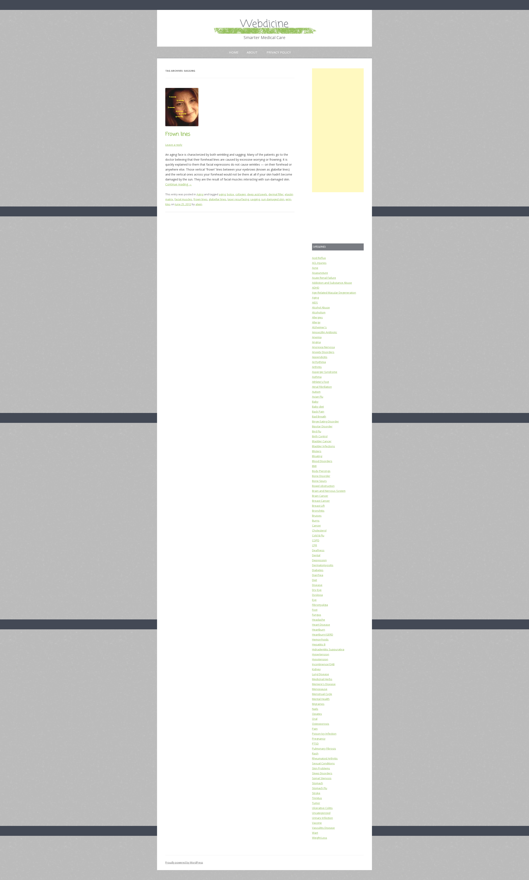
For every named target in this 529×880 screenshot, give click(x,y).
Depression (319, 560)
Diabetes (317, 570)
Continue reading (178, 184)
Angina (316, 342)
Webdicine (264, 24)
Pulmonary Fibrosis (324, 748)
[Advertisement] (338, 130)
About (252, 52)
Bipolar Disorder (322, 426)
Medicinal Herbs (322, 679)
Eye (314, 600)
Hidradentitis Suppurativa (328, 649)
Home (233, 52)
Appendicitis (319, 357)
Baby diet (318, 406)
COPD (315, 540)
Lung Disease (320, 674)
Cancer (316, 525)
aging (222, 194)
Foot (314, 610)
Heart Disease (321, 624)
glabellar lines (217, 199)
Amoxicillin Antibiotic (324, 332)
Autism (316, 392)
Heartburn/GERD (322, 634)
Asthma (317, 377)
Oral (314, 719)
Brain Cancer (320, 496)
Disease (317, 585)
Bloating (317, 456)
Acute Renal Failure (324, 278)
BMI (314, 466)
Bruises (317, 515)
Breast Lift (318, 506)
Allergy (316, 322)
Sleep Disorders (322, 773)
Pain (315, 729)
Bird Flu (316, 431)
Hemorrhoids (320, 639)
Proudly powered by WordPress (184, 862)
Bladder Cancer (321, 441)
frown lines (200, 199)
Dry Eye (317, 590)
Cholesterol (319, 530)
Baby (315, 401)
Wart (315, 833)
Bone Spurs (319, 481)
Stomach (317, 783)
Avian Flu (317, 396)
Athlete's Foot (320, 382)
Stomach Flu (319, 788)
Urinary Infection (322, 818)
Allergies (317, 317)
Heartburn (318, 629)
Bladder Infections (323, 446)
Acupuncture (320, 273)
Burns (315, 520)
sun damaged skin (272, 199)
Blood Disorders (322, 461)
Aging (200, 194)
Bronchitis (318, 510)
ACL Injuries (319, 263)
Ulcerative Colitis (322, 808)
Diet (314, 580)
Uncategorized (321, 813)
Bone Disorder (321, 476)
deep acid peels (257, 194)
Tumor (316, 803)
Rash (315, 753)
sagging (255, 199)
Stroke (316, 793)
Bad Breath (319, 416)
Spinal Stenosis (321, 778)
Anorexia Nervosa (323, 347)
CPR (314, 545)
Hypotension (320, 659)
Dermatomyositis (322, 565)
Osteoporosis (320, 724)
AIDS (315, 302)
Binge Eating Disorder (325, 421)
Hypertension (320, 654)
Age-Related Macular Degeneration (334, 292)
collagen (240, 194)
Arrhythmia (319, 362)
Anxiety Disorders (323, 352)
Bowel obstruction (323, 486)
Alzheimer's (319, 327)
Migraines (318, 704)
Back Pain (318, 411)
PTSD (315, 743)
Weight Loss (319, 838)
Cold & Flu (318, 535)
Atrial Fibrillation (322, 387)
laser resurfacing (238, 199)
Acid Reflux (319, 258)
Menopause (319, 689)
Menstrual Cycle (322, 694)
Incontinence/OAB (323, 664)
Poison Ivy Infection (324, 733)
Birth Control (320, 436)
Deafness (318, 550)
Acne (315, 268)
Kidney (316, 669)
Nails (315, 709)
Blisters (316, 451)
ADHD (315, 287)
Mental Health (321, 699)
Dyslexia (317, 595)
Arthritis (317, 367)
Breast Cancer (321, 501)
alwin (198, 204)
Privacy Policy (279, 52)
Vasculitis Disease (323, 828)
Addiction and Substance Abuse (332, 283)
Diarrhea (317, 575)
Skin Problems (321, 768)
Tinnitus (317, 798)
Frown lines (177, 134)
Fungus (316, 615)
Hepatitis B (318, 644)
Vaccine (317, 823)
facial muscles (183, 199)
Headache (318, 619)
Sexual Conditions (323, 763)
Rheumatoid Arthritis (325, 758)
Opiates (317, 714)
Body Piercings (321, 471)
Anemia (317, 337)
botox (230, 194)
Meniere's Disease (324, 684)
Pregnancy (318, 738)
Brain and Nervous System (329, 491)
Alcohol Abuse (321, 307)
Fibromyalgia (320, 605)
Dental (316, 555)
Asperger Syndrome (324, 372)
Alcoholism (318, 312)
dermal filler (276, 194)
